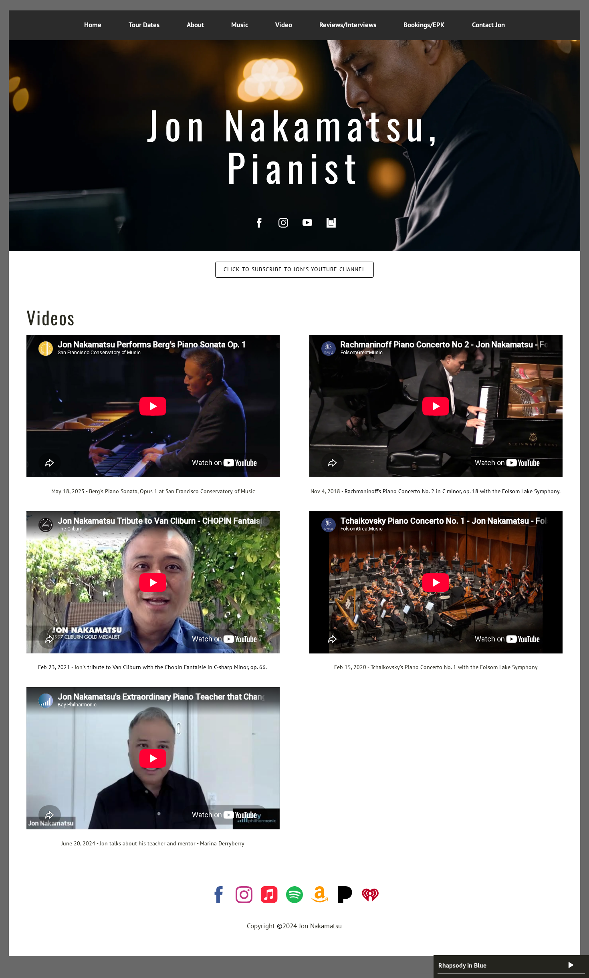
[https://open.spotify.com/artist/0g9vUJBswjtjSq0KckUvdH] (294, 896)
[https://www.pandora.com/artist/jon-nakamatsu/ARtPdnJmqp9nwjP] (345, 896)
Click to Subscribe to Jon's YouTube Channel (294, 269)
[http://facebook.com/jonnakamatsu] (259, 223)
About (195, 24)
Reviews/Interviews (347, 24)
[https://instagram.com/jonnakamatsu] (283, 223)
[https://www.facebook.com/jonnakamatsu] (218, 896)
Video (283, 24)
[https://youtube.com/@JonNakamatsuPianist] (307, 223)
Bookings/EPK (424, 24)
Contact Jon (488, 24)
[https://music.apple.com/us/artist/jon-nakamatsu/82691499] (269, 896)
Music (239, 24)
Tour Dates (144, 24)
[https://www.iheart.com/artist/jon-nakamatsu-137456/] (370, 896)
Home (92, 24)
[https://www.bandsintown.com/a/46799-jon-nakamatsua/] (331, 223)
